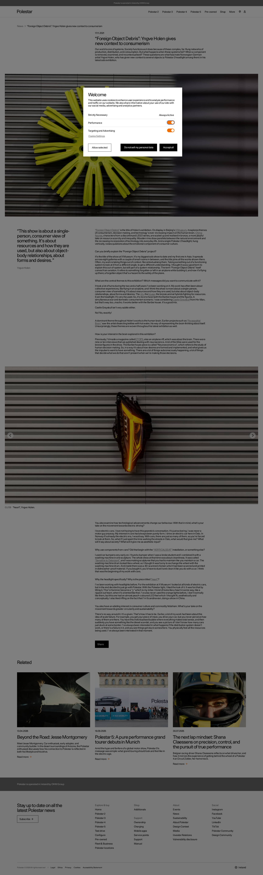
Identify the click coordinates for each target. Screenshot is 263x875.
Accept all (168, 147)
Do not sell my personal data (138, 147)
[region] (132, 122)
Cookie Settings (96, 136)
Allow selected (99, 147)
